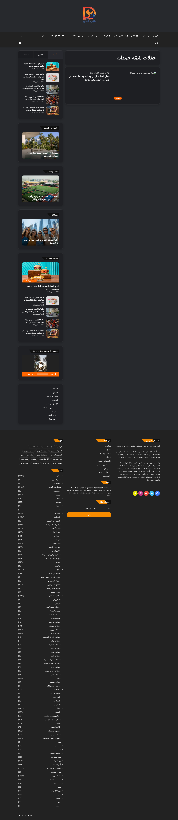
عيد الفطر (56, 543)
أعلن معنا (52, 419)
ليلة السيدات (55, 618)
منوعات (59, 798)
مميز (60, 794)
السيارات (56, 701)
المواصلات (58, 689)
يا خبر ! (156, 43)
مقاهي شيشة (55, 682)
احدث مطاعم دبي (42, 451)
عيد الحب (56, 540)
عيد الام (57, 536)
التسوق (57, 712)
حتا (60, 749)
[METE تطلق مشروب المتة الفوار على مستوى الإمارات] (52, 99)
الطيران (57, 705)
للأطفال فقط (55, 727)
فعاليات (33, 459)
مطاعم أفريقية (54, 622)
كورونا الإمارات (56, 791)
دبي (22, 455)
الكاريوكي (56, 600)
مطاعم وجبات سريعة (52, 671)
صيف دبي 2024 (78, 36)
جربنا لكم (58, 746)
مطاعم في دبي (24, 463)
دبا (59, 510)
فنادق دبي (46, 463)
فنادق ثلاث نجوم (54, 581)
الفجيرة (59, 506)
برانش (57, 603)
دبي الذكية (58, 761)
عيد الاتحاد (56, 532)
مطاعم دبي (36, 463)
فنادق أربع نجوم (54, 573)
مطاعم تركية (55, 641)
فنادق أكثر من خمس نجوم (50, 577)
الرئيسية (155, 36)
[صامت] (29, 374)
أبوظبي (59, 447)
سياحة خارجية (57, 776)
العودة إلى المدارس (53, 521)
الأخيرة (55, 54)
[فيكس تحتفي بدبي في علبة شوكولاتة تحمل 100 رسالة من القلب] (52, 77)
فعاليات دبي (24, 459)
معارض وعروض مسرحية (51, 555)
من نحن (53, 411)
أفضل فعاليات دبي (56, 451)
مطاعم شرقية (55, 648)
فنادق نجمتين (55, 592)
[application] (40, 365)
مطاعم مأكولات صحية (52, 663)
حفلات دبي (30, 455)
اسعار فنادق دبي (28, 451)
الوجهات (106, 36)
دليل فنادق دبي (57, 459)
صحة (58, 806)
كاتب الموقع (104, 73)
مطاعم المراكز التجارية (51, 637)
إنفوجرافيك (58, 483)
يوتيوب (57, 495)
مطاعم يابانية (55, 675)
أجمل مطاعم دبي (49, 447)
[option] (40, 145)
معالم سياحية (55, 735)
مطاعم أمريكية (54, 626)
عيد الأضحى (55, 528)
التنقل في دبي (55, 693)
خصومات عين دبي (93, 36)
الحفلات (57, 517)
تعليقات (26, 54)
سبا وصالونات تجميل (52, 720)
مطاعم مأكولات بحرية (52, 660)
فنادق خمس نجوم (53, 585)
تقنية (60, 742)
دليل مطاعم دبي (44, 459)
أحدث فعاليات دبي (34, 447)
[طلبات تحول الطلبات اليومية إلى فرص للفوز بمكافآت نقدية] (52, 110)
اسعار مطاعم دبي (56, 455)
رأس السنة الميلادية (53, 525)
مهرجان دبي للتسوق (52, 558)
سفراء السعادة (56, 772)
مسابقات (56, 491)
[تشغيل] (56, 374)
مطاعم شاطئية (54, 645)
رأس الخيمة (57, 764)
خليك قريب (50, 415)
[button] (40, 366)
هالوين (57, 566)
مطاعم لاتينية (55, 656)
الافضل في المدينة (51, 404)
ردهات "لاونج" (55, 611)
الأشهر (40, 54)
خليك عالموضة (56, 757)
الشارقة (59, 502)
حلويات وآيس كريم (53, 607)
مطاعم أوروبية (54, 630)
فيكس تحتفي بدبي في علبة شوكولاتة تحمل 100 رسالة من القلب (33, 76)
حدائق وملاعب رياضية (52, 716)
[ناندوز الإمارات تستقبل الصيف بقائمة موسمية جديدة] (52, 66)
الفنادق (133, 36)
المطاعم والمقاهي (120, 36)
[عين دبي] (89, 16)
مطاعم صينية (55, 652)
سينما (58, 723)
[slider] (42, 374)
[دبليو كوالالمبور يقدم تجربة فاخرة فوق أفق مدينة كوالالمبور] (52, 89)
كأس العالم (56, 551)
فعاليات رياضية (54, 547)
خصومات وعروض (55, 753)
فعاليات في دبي (57, 463)
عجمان (59, 787)
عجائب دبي (58, 783)
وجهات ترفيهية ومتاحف (51, 738)
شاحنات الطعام (54, 615)
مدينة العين (56, 480)
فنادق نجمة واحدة (53, 588)
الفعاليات (145, 36)
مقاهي (57, 678)
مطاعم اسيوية (55, 633)
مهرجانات (56, 562)
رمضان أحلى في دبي (54, 768)
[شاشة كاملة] (25, 374)
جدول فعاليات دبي (42, 455)
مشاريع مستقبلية (49, 408)
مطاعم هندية (55, 667)
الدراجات (56, 697)
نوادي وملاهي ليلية (53, 686)
